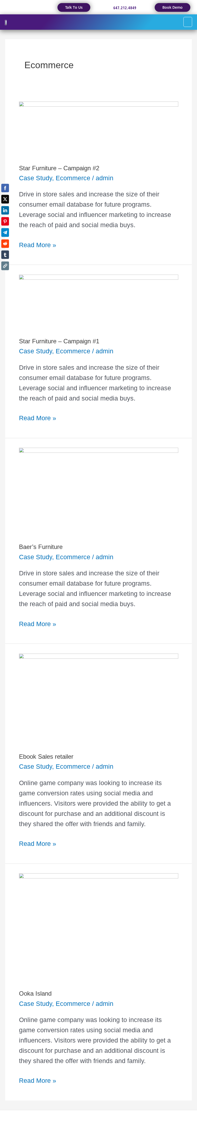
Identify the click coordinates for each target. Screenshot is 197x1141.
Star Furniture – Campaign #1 (59, 341)
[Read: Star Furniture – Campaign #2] (98, 127)
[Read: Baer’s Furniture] (98, 490)
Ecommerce (73, 178)
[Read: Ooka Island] (98, 926)
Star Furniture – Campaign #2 (59, 168)
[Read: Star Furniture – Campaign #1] (98, 300)
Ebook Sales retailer (46, 756)
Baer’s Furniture (41, 547)
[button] (187, 22)
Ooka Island (35, 993)
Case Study (35, 178)
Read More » (37, 244)
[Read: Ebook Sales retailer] (98, 697)
